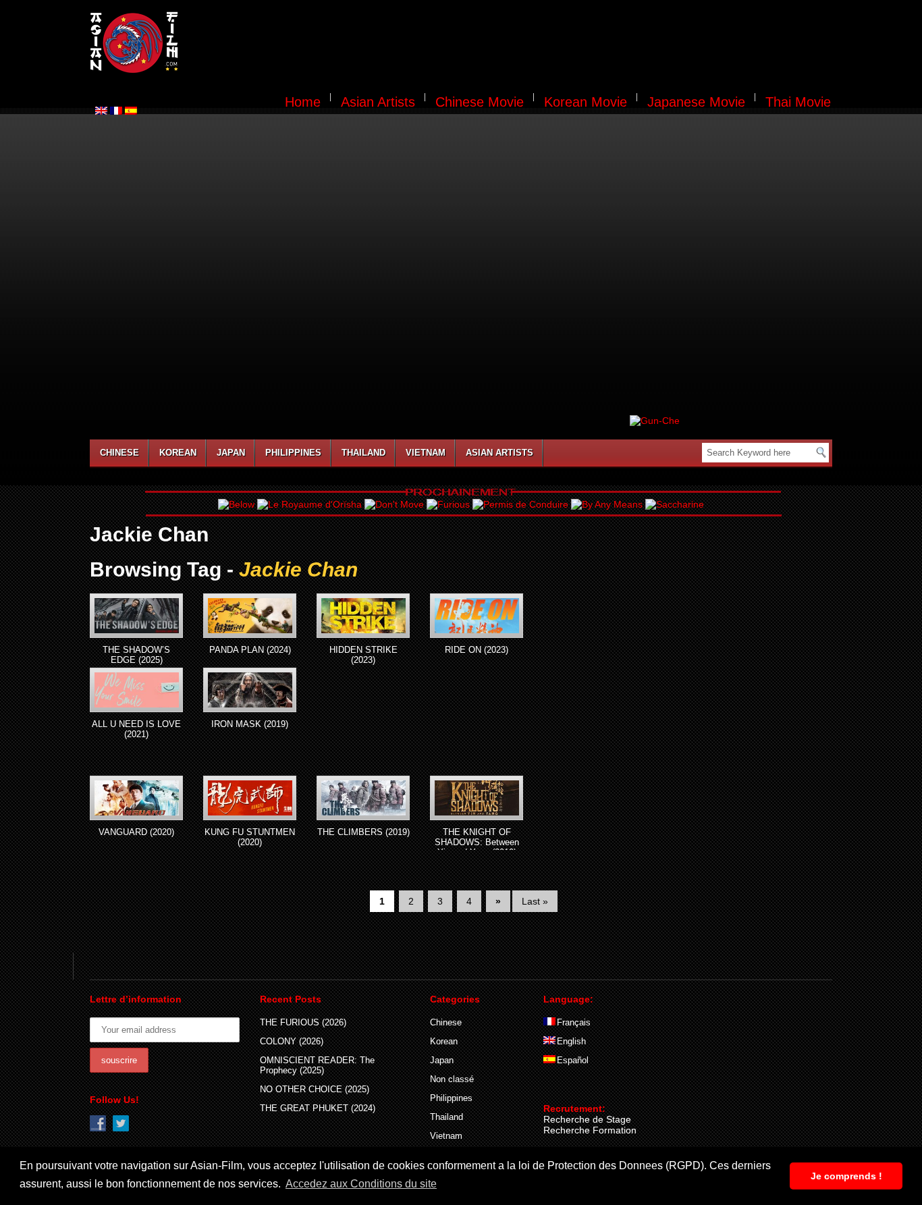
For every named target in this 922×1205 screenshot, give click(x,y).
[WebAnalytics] (570, 1088)
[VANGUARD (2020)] (136, 798)
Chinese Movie (479, 102)
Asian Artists (378, 102)
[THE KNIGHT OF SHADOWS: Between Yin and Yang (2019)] (476, 798)
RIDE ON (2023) (476, 650)
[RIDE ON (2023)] (476, 615)
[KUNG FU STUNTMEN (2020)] (249, 798)
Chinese (119, 453)
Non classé (452, 1079)
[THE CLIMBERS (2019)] (363, 798)
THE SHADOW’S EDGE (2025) (136, 655)
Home (303, 102)
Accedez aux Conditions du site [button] (361, 1183)
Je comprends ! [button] (846, 1176)
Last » (535, 901)
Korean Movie (585, 102)
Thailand (363, 453)
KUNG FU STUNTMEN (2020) (250, 837)
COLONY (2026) (291, 1041)
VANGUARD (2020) (136, 832)
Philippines (293, 453)
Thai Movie (798, 102)
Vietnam (425, 453)
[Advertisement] (514, 44)
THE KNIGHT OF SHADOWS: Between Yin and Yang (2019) (477, 842)
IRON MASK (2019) (249, 724)
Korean (177, 453)
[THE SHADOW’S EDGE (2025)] (136, 615)
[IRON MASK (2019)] (249, 690)
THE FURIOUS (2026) (303, 1022)
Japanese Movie (696, 102)
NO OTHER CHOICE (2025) (314, 1089)
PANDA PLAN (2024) (250, 650)
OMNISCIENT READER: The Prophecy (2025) (317, 1065)
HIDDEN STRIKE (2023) (363, 655)
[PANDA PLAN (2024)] (249, 615)
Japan (231, 453)
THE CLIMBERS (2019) (363, 832)
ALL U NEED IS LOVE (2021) (136, 729)
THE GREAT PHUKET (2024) (317, 1108)
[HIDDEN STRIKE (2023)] (363, 615)
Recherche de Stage (587, 1119)
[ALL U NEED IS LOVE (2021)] (136, 690)
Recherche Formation (589, 1130)
